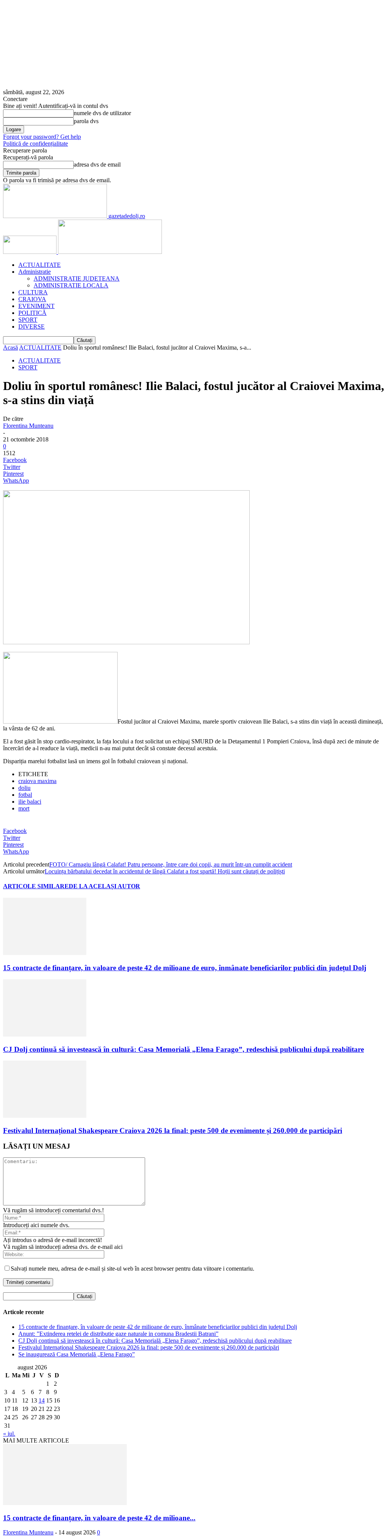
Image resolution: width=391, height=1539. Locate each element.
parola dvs (86, 121)
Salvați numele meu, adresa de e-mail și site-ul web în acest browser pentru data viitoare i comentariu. (132, 1268)
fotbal (25, 794)
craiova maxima (37, 781)
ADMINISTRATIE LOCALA (71, 285)
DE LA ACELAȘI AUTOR (104, 886)
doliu (24, 788)
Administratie (34, 271)
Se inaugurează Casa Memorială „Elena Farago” (76, 1354)
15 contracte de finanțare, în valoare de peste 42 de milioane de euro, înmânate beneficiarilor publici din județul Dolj (184, 968)
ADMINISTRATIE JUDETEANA (77, 278)
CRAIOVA (32, 299)
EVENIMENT (36, 306)
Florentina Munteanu (28, 425)
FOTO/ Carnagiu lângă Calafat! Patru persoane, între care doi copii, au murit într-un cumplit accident (170, 864)
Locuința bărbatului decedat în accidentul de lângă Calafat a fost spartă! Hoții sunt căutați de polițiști (165, 871)
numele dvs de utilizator (102, 113)
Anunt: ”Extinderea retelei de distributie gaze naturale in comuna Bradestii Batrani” (118, 1333)
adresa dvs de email (97, 164)
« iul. (9, 1433)
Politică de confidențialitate (35, 143)
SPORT (27, 319)
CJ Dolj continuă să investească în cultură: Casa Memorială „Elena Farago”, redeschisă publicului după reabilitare (183, 1049)
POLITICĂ (32, 313)
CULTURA (33, 292)
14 (42, 1400)
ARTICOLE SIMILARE (36, 886)
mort (23, 808)
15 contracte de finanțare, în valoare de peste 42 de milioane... (99, 1518)
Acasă (10, 347)
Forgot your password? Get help (42, 136)
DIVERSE (31, 326)
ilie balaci (29, 801)
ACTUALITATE (39, 265)
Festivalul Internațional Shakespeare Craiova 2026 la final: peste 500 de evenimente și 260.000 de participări (172, 1131)
